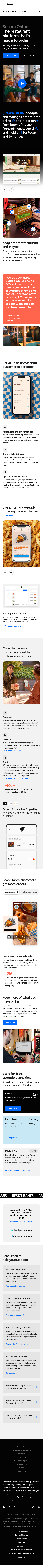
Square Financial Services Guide (21, 1553)
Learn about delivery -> (12, 751)
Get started (10, 1022)
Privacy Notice (21, 1539)
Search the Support (17, 1315)
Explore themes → (10, 516)
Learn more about (17, 1171)
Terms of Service (21, 1535)
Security (21, 1542)
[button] (5, 189)
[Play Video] (21, 83)
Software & (20, 1450)
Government (21, 1546)
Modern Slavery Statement (21, 1550)
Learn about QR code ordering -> (16, 778)
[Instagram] (39, 1507)
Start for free (10, 55)
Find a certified (15, 1286)
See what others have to (21, 1221)
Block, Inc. (21, 1557)
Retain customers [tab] (29, 892)
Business (20, 1461)
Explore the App (18, 1344)
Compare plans (13, 1138)
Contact (26, 56)
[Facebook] (36, 1507)
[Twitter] (33, 1507)
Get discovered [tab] (11, 892)
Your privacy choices (21, 1531)
